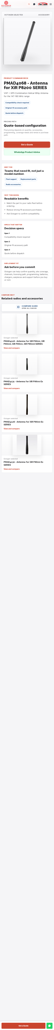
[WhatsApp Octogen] (34, 4)
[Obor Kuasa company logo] (42, 4)
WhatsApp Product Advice (27, 152)
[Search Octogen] (29, 4)
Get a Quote (23, 1026)
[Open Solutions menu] (50, 4)
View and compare (12, 348)
